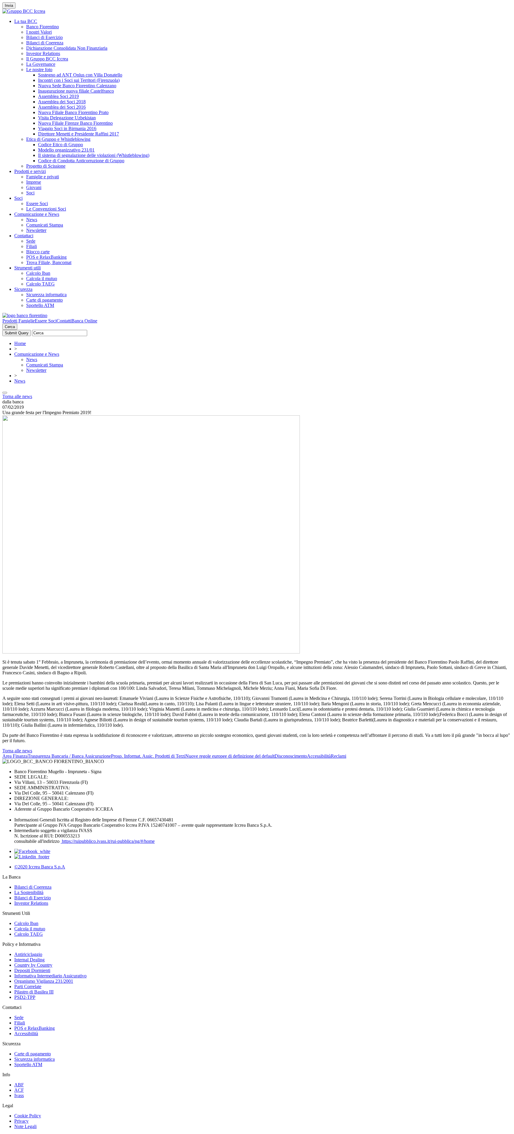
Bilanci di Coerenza (44, 42)
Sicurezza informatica (46, 294)
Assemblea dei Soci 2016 (62, 107)
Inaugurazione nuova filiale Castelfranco (76, 90)
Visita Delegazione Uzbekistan (67, 117)
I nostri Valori (39, 32)
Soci (30, 192)
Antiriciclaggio (28, 954)
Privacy (21, 1121)
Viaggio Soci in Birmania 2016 (67, 128)
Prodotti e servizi (30, 171)
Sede (30, 241)
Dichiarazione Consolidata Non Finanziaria (66, 48)
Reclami (338, 756)
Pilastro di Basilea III (34, 991)
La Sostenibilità (28, 892)
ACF (19, 1090)
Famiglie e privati (42, 176)
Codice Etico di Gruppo (60, 144)
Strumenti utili (27, 267)
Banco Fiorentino (42, 26)
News (31, 219)
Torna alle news (17, 396)
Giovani (33, 187)
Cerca (10, 327)
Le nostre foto (39, 69)
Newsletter (36, 230)
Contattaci (23, 235)
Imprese (33, 182)
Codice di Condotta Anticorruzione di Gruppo (81, 160)
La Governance (40, 64)
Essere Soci (37, 203)
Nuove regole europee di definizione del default (230, 756)
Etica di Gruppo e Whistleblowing (58, 139)
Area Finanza (15, 756)
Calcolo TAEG (40, 283)
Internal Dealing (29, 959)
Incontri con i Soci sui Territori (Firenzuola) (79, 80)
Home (20, 343)
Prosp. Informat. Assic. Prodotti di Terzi (148, 756)
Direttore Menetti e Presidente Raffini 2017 (78, 133)
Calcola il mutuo (41, 278)
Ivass (19, 1095)
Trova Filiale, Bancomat (48, 262)
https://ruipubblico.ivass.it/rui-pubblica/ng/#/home (108, 841)
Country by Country (33, 965)
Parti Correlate (27, 986)
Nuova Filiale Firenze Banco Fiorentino (75, 123)
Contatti (64, 320)
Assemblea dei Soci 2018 (62, 101)
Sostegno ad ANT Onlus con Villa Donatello (80, 74)
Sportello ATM (40, 305)
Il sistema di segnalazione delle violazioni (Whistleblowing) (93, 155)
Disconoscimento (291, 756)
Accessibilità (319, 756)
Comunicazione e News (36, 214)
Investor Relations (43, 53)
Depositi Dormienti (32, 970)
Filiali (31, 246)
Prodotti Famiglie (18, 320)
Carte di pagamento (44, 299)
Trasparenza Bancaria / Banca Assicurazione (69, 756)
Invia (9, 5)
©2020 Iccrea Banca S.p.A (39, 866)
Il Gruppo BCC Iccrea (47, 58)
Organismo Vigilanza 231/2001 (43, 981)
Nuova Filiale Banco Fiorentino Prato (73, 112)
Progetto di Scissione (45, 166)
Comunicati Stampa (44, 224)
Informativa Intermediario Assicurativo (50, 975)
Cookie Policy (27, 1115)
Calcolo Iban (38, 273)
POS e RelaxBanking (46, 257)
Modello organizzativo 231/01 (66, 149)
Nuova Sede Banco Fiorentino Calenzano (77, 85)
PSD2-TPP (24, 997)
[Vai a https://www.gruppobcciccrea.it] (23, 11)
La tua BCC (25, 21)
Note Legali (25, 1126)
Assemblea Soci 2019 (58, 96)
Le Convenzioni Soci (46, 208)
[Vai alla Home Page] (24, 315)
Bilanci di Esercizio (44, 37)
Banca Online (84, 320)
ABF (19, 1084)
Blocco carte (38, 251)
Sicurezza (23, 289)
